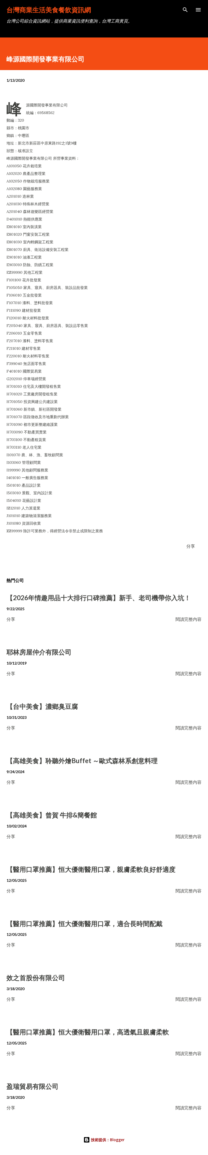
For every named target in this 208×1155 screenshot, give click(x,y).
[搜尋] (185, 10)
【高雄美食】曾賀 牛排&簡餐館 (51, 815)
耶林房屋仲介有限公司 (39, 652)
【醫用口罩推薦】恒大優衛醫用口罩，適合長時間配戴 (84, 923)
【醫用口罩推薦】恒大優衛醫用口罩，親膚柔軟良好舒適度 (91, 869)
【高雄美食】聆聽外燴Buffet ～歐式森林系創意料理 (82, 760)
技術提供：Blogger (107, 1139)
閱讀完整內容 (189, 619)
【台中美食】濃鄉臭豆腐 (42, 706)
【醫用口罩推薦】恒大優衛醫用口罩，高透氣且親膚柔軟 (87, 1032)
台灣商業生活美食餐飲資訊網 (48, 10)
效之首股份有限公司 (35, 977)
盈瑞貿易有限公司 (32, 1086)
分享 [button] (190, 546)
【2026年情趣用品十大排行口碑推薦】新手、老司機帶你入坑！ (98, 598)
